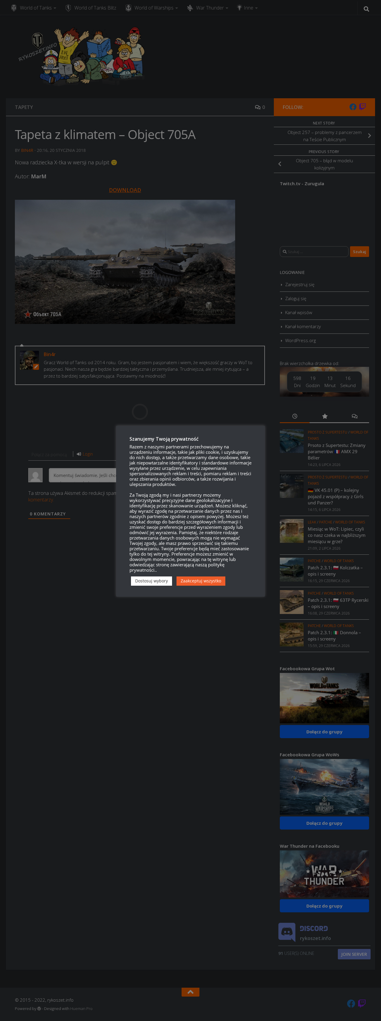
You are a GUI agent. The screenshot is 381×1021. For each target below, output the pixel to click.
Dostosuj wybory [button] (151, 581)
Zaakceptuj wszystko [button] (201, 581)
